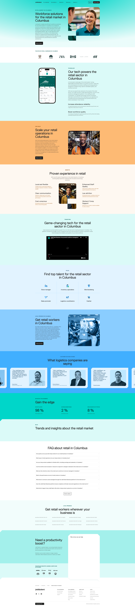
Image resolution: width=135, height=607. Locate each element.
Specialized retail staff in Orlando (58, 524)
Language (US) (39, 603)
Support (58, 594)
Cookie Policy (92, 599)
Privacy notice (92, 592)
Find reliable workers (71, 591)
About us (80, 591)
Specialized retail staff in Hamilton (92, 524)
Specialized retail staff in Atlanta (91, 521)
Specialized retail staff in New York (41, 517)
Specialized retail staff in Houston (41, 521)
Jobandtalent (38, 2)
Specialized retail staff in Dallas (40, 524)
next (132, 378)
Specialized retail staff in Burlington (75, 524)
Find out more (39, 343)
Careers (80, 594)
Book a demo (96, 2)
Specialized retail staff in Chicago (75, 517)
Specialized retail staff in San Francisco (59, 521)
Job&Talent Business (72, 592)
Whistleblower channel (94, 594)
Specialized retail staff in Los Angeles (58, 517)
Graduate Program (82, 596)
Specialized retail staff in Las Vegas (75, 521)
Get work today (60, 591)
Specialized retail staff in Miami (91, 517)
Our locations (70, 594)
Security (91, 597)
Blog (69, 599)
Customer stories (71, 596)
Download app (59, 592)
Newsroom (81, 592)
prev (3, 378)
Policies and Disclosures (94, 596)
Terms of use (92, 591)
